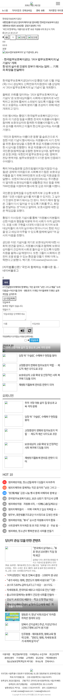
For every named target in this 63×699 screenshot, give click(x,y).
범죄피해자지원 (24, 22)
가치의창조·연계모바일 (22, 10)
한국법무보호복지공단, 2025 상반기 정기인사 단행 (30, 498)
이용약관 (6, 654)
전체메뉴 (58, 3)
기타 (38, 25)
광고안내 (39, 657)
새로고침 (29, 330)
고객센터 (29, 657)
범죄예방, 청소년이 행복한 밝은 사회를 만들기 (28, 531)
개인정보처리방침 (19, 654)
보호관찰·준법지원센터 (26, 25)
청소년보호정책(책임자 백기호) (20, 661)
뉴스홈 (5, 10)
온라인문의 (9, 657)
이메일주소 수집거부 (38, 654)
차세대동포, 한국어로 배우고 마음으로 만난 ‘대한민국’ (33, 590)
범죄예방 (35, 22)
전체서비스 (49, 661)
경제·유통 (40, 10)
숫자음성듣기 (22, 330)
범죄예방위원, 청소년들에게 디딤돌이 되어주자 (29, 482)
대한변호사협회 (9, 25)
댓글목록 (10, 298)
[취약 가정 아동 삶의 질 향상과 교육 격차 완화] (4, 350)
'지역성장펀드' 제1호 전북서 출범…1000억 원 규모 (32, 575)
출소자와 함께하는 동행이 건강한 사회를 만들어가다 (32, 594)
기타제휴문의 (51, 657)
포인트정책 (54, 654)
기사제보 (20, 657)
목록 (6, 282)
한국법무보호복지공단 (49, 22)
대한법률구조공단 (10, 22)
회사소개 (39, 661)
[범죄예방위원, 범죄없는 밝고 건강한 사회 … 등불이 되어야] (6, 609)
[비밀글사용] (28, 340)
